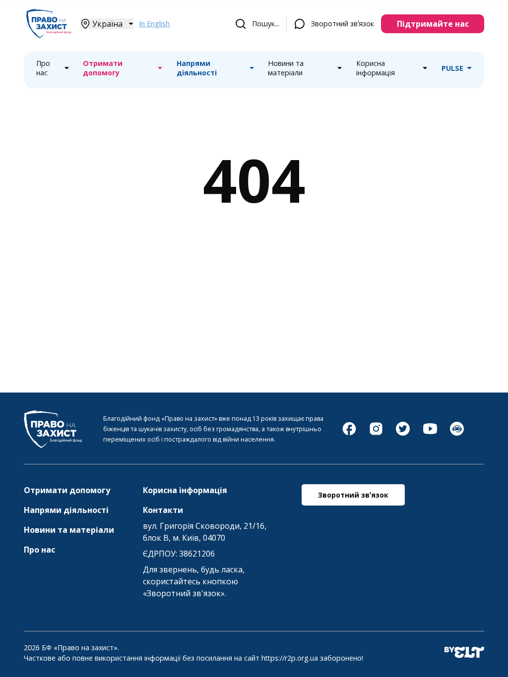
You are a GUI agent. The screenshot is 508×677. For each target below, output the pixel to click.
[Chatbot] (457, 433)
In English (154, 23)
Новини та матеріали (286, 68)
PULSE (452, 68)
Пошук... (265, 23)
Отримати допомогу (103, 68)
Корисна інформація (375, 68)
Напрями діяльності (197, 68)
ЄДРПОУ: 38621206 (179, 553)
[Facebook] (349, 433)
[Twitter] (403, 433)
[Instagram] (376, 433)
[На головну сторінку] (48, 35)
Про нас (43, 68)
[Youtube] (430, 433)
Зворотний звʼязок (342, 23)
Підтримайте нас (433, 23)
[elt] (464, 653)
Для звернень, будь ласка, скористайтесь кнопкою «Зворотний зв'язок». (194, 581)
